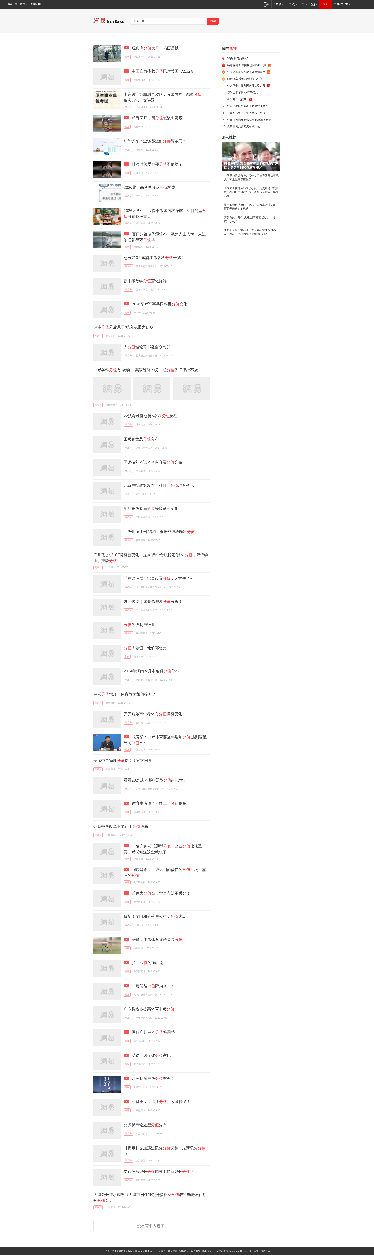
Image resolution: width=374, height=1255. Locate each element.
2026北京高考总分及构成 (149, 187)
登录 (325, 4)
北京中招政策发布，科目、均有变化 (159, 485)
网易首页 (12, 4)
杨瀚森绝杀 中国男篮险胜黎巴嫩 (246, 65)
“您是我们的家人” (237, 58)
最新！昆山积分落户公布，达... (154, 916)
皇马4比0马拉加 (237, 99)
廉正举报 (254, 1251)
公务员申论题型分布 (145, 1124)
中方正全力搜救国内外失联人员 (246, 85)
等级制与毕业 (139, 624)
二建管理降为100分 (152, 985)
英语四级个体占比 (151, 1055)
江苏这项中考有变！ (153, 1078)
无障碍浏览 (36, 4)
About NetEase (146, 1251)
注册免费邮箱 (341, 4)
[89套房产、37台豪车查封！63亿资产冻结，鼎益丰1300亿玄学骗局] (251, 156)
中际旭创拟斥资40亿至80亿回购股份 (249, 119)
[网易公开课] (278, 4)
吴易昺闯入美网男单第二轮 (243, 126)
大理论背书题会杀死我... (148, 346)
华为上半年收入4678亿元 (242, 92)
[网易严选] (292, 4)
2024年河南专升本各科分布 (151, 671)
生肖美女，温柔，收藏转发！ (160, 1101)
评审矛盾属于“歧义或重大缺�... (125, 327)
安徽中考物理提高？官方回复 (123, 760)
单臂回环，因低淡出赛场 (157, 117)
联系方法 (172, 1251)
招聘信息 (184, 1251)
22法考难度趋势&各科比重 (151, 415)
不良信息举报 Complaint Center (230, 1251)
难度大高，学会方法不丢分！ (160, 893)
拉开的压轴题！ (149, 962)
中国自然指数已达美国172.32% (162, 71)
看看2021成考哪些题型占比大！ (155, 780)
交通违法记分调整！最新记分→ (159, 1171)
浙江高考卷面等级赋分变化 (151, 508)
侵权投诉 (265, 1251)
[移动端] (266, 4)
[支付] (304, 4)
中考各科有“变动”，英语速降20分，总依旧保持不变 (146, 369)
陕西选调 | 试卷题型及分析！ (153, 601)
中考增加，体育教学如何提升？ (125, 694)
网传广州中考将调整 (153, 1032)
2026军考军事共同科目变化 (159, 304)
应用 (22, 4)
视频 (127, 56)
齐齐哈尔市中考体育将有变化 (153, 713)
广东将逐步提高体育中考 (149, 1009)
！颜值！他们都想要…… (148, 647)
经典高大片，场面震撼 (155, 48)
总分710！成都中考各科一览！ (154, 257)
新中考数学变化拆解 (145, 280)
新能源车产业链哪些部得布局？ (155, 141)
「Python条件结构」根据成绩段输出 (159, 531)
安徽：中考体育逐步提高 (157, 939)
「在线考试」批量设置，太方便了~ (158, 578)
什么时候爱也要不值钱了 (157, 164)
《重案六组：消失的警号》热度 (246, 113)
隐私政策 (207, 1251)
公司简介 (161, 1251)
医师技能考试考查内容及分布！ (155, 462)
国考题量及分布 (141, 439)
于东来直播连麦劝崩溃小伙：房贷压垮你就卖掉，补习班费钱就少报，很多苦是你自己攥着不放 (251, 192)
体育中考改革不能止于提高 (158, 803)
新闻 (127, 656)
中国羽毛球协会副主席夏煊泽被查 (247, 106)
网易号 (128, 107)
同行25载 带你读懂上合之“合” (245, 79)
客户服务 (195, 1251)
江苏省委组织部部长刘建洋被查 (246, 72)
